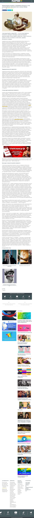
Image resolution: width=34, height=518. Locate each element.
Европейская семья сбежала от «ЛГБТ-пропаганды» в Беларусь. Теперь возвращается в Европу (24, 421)
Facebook (5, 10)
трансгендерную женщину (18, 118)
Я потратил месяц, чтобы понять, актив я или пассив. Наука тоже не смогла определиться (25, 321)
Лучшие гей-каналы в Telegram (24, 443)
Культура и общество (10, 8)
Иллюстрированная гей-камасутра (25, 332)
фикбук (4, 290)
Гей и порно (20, 409)
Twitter (10, 10)
